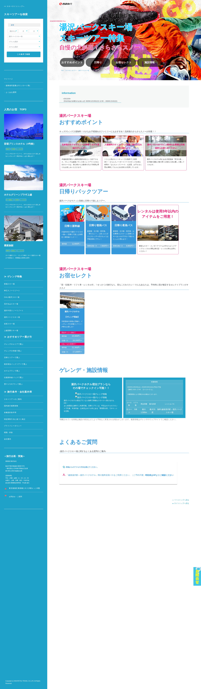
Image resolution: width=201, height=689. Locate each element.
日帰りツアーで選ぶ (12, 357)
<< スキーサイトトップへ (14, 6)
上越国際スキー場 (11, 330)
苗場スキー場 (9, 284)
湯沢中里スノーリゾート (13, 310)
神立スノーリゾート (12, 290)
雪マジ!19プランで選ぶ (13, 384)
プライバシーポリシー (13, 426)
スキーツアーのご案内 (13, 399)
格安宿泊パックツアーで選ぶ (15, 364)
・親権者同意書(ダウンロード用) (17, 85)
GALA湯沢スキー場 (12, 297)
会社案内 (7, 439)
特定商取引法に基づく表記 (14, 419)
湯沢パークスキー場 (12, 317)
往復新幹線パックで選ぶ (13, 377)
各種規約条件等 (10, 412)
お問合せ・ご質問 (15, 496)
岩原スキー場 (9, 324)
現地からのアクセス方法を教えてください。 (82, 467)
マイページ (8, 79)
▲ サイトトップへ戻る (180, 503)
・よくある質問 (10, 92)
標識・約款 (8, 432)
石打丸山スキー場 (11, 304)
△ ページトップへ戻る (180, 500)
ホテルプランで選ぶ (12, 371)
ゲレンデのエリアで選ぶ (13, 344)
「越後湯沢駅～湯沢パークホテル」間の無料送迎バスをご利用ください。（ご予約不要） (104, 475)
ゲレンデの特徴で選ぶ (13, 351)
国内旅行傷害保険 (11, 406)
